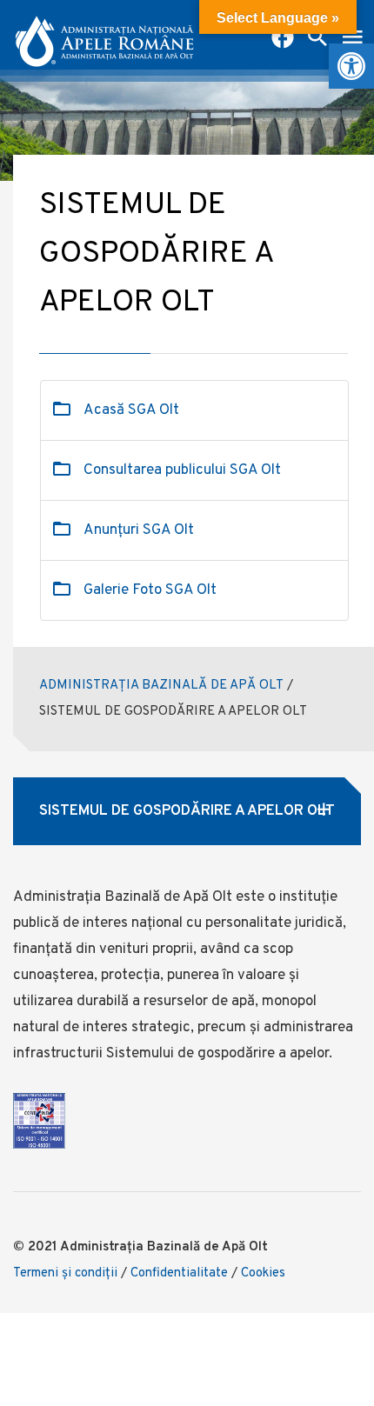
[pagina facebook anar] (282, 39)
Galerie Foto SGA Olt (150, 590)
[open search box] (317, 39)
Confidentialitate (179, 1273)
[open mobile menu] (352, 39)
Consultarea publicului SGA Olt (182, 470)
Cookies (263, 1273)
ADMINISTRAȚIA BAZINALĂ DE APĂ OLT (161, 685)
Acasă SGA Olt (131, 410)
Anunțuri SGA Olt (138, 530)
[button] (351, 66)
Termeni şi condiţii (65, 1273)
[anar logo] (104, 35)
